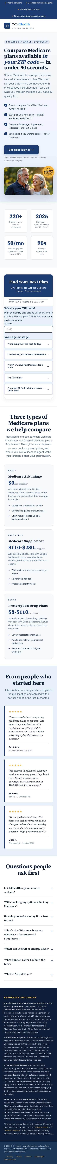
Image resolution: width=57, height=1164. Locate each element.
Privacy (10, 1157)
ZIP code (8, 324)
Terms (19, 1157)
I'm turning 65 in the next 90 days (28, 343)
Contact (28, 1157)
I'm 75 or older (28, 377)
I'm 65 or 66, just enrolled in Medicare (28, 354)
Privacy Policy (41, 1127)
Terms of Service (12, 1130)
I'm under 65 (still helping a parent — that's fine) (28, 389)
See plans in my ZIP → (21, 149)
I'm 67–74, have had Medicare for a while (28, 366)
